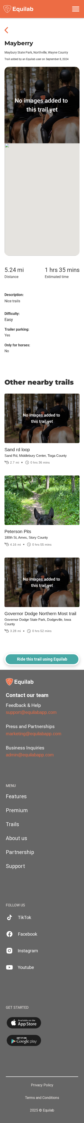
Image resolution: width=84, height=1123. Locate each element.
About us (16, 838)
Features (16, 796)
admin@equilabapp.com (30, 754)
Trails (12, 824)
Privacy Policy (42, 1085)
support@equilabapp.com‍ (31, 712)
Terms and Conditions (42, 1098)
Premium (17, 810)
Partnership (20, 852)
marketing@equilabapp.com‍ (33, 733)
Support (15, 866)
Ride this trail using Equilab (42, 659)
